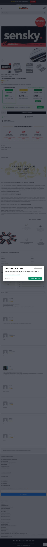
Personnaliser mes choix (9, 278)
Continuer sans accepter (38, 268)
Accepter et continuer (35, 278)
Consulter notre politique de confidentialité (12, 274)
